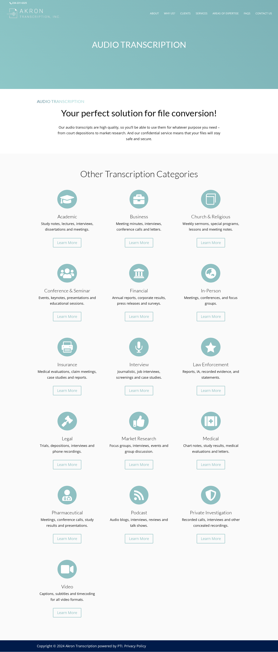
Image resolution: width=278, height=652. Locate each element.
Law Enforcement (211, 364)
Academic (67, 216)
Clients (185, 13)
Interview (139, 364)
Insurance (67, 364)
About (154, 13)
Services (201, 13)
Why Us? (169, 13)
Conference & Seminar (67, 291)
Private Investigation (211, 512)
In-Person (211, 291)
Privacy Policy (135, 646)
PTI (119, 646)
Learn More (67, 242)
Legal (67, 438)
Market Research (139, 438)
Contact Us (263, 13)
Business (139, 216)
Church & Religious (210, 216)
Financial (139, 291)
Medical (211, 438)
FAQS (247, 13)
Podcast (139, 512)
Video (67, 586)
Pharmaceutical (67, 512)
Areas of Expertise (226, 13)
